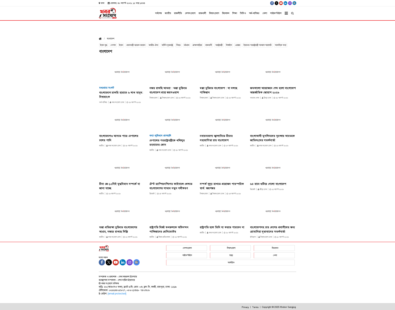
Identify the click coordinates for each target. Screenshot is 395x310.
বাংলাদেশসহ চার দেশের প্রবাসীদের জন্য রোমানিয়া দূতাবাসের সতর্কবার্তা (272, 229)
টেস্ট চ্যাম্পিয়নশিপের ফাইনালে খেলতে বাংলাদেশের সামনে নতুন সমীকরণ (171, 186)
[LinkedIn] (285, 3)
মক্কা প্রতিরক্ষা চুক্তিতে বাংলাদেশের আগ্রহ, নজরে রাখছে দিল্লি (118, 229)
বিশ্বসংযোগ (214, 13)
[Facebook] (272, 3)
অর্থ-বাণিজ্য (254, 13)
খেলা (264, 13)
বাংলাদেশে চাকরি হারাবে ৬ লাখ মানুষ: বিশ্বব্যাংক (121, 95)
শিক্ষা (234, 13)
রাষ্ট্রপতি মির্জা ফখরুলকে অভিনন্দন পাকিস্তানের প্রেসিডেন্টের (169, 229)
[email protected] (117, 293)
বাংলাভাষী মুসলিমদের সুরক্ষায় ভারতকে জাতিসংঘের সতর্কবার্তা (272, 138)
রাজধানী (202, 13)
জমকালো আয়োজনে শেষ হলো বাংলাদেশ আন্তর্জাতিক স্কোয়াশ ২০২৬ (273, 90)
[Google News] (294, 3)
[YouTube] (281, 3)
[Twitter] (276, 3)
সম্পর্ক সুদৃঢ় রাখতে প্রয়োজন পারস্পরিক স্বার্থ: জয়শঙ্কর (222, 186)
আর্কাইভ (231, 262)
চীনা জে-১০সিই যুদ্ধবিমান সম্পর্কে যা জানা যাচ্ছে (119, 186)
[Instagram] (290, 3)
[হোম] (101, 39)
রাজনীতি (178, 13)
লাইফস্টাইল (276, 13)
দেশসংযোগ (190, 13)
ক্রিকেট (152, 194)
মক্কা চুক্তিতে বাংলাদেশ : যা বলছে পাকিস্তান (218, 90)
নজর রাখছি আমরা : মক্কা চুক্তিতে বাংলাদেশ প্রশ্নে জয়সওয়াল (168, 90)
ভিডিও (243, 13)
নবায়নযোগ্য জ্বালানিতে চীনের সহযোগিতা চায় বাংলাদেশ (216, 138)
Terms (255, 307)
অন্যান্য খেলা (254, 98)
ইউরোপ (253, 237)
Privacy (245, 307)
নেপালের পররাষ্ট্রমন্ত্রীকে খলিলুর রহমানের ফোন (167, 142)
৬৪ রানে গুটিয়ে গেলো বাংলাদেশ (268, 184)
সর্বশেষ (158, 13)
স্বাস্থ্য (231, 255)
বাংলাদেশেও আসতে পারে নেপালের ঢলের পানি (118, 138)
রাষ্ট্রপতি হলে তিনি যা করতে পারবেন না (222, 227)
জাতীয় (168, 13)
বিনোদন (225, 13)
